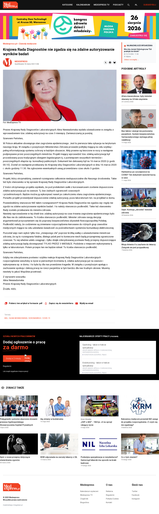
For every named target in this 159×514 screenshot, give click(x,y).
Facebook (135, 495)
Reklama (109, 491)
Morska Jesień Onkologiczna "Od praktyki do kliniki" (138, 50)
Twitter (135, 491)
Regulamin (7, 366)
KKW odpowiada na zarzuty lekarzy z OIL (58, 457)
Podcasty (118, 5)
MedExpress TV (101, 5)
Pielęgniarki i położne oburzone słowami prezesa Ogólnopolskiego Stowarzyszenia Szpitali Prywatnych (18, 422)
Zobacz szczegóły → (131, 60)
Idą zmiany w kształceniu (51, 419)
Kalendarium (83, 5)
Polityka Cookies (112, 499)
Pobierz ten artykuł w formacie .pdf (25, 303)
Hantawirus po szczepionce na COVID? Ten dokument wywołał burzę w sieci (138, 175)
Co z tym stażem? (129, 457)
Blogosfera (84, 502)
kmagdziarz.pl (18, 505)
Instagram (136, 499)
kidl (6, 318)
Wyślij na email (86, 303)
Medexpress (21, 61)
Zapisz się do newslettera (61, 303)
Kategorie (67, 5)
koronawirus (35, 318)
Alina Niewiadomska (18, 318)
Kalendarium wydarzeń (89, 491)
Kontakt (109, 502)
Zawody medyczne (28, 44)
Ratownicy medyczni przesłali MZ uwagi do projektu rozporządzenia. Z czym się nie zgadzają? (139, 422)
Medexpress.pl (10, 44)
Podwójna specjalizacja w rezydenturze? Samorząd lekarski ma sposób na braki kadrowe (99, 460)
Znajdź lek (84, 499)
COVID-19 (46, 318)
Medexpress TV (86, 495)
